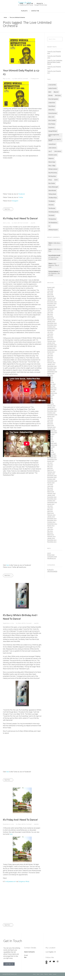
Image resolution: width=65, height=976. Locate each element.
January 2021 (51, 407)
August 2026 (51, 287)
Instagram (15, 201)
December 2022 (52, 366)
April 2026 (50, 294)
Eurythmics (51, 127)
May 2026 (50, 292)
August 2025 (50, 309)
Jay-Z (50, 151)
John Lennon (57, 151)
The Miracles (51, 208)
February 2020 (51, 427)
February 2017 (51, 472)
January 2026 (51, 300)
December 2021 (51, 387)
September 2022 (52, 371)
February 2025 (51, 319)
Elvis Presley (51, 124)
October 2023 (51, 348)
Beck (49, 92)
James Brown (52, 144)
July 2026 (50, 289)
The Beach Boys (52, 197)
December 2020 (52, 409)
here (7, 565)
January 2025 (51, 321)
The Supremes (52, 219)
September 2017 (52, 459)
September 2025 (52, 307)
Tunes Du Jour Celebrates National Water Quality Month (54, 62)
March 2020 (50, 425)
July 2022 (50, 375)
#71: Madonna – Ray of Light (53, 265)
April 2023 (50, 359)
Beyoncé (56, 92)
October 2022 (51, 369)
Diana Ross (51, 109)
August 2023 (50, 352)
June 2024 (50, 334)
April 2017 (50, 468)
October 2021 (51, 391)
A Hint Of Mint (52, 84)
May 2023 (50, 357)
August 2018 (50, 447)
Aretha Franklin (52, 88)
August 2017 (50, 461)
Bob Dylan (58, 95)
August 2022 (50, 373)
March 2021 (50, 404)
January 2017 (51, 473)
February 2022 (51, 384)
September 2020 (52, 414)
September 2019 (52, 432)
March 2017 (50, 470)
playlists (33, 223)
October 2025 (51, 305)
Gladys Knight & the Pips (53, 135)
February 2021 (51, 405)
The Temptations (52, 222)
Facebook (22, 194)
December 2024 (52, 323)
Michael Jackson (52, 169)
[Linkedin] (46, 963)
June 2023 (50, 355)
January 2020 (51, 429)
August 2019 (50, 434)
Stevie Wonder (52, 190)
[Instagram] (57, 961)
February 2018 (51, 454)
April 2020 (50, 423)
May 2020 (50, 421)
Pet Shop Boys (52, 176)
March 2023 (50, 361)
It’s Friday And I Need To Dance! (20, 218)
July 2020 (50, 418)
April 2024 (50, 337)
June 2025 (50, 312)
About (38, 974)
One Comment (24, 223)
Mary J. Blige (51, 165)
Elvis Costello (52, 120)
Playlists (46, 974)
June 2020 (50, 420)
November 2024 (52, 325)
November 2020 (52, 411)
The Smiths (51, 215)
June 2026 (50, 291)
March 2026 (50, 296)
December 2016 (52, 475)
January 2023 (51, 364)
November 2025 (52, 303)
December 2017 (51, 455)
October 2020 (51, 412)
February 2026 (51, 298)
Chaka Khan (51, 102)
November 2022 (52, 368)
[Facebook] (46, 961)
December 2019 (52, 430)
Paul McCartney (52, 172)
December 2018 (52, 443)
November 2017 (51, 457)
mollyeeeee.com (10, 881)
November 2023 (52, 346)
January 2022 (51, 386)
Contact (54, 974)
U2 (49, 226)
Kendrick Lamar (52, 155)
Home (5, 17)
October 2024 (51, 326)
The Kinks (51, 204)
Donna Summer (52, 113)
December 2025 (52, 301)
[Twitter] (50, 961)
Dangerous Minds (23, 881)
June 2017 (50, 464)
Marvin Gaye (51, 162)
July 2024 (50, 332)
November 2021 (51, 389)
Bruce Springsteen (53, 99)
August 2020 (51, 416)
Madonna (51, 158)
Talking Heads (52, 194)
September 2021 (52, 393)
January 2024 (51, 343)
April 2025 (50, 316)
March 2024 (50, 339)
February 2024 (51, 341)
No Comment (24, 78)
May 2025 (50, 314)
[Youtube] (54, 961)
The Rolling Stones (53, 212)
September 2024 (52, 328)
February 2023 (51, 362)
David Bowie (51, 106)
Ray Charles (51, 183)
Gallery (50, 974)
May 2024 (50, 335)
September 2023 (52, 350)
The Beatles (51, 201)
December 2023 (52, 344)
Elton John (51, 117)
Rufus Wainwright (53, 187)
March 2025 (50, 318)
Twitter (21, 197)
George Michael (52, 131)
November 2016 (52, 477)
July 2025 (50, 310)
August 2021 (50, 395)
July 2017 (50, 463)
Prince (50, 180)
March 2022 (50, 382)
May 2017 (50, 466)
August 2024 (51, 330)
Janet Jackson (52, 147)
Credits (41, 974)
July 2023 (50, 353)
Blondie (50, 95)
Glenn (16, 78)
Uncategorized (34, 78)
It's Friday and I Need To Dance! (54, 140)
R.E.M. (56, 180)
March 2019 (50, 441)
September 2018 (52, 445)
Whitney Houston (53, 229)
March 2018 (50, 452)
